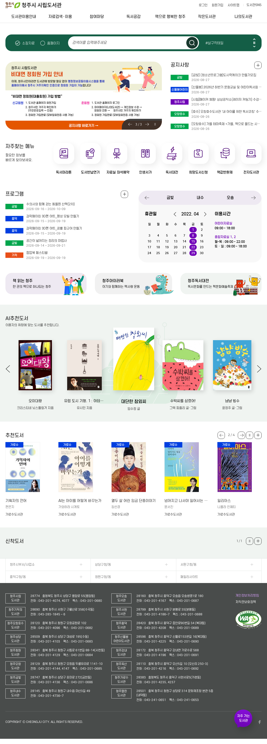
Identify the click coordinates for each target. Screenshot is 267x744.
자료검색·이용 (60, 16)
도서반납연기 (90, 172)
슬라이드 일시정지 (254, 43)
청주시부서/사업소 (22, 565)
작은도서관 (207, 16)
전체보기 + (124, 194)
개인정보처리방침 (247, 595)
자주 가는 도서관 (243, 718)
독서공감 (133, 16)
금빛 (170, 197)
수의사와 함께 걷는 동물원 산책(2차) (50, 204)
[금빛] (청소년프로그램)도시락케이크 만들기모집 (223, 75)
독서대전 (172, 172)
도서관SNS (254, 5)
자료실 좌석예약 (117, 172)
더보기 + (258, 435)
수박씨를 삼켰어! (183, 401)
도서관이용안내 (23, 16)
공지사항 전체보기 (258, 65)
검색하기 (192, 43)
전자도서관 (251, 172)
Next (254, 46)
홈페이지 (53, 43)
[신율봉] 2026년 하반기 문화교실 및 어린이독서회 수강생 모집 (226, 87)
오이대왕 (35, 401)
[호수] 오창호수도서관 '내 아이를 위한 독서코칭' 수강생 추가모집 (226, 112)
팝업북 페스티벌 (37, 253)
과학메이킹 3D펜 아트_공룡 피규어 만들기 (54, 228)
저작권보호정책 (246, 602)
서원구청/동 (188, 565)
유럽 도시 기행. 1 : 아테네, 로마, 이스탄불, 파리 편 (84, 401)
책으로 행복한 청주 (170, 16)
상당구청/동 (103, 565)
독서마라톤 (64, 172)
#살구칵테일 (214, 43)
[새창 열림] (249, 628)
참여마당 (97, 16)
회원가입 (217, 5)
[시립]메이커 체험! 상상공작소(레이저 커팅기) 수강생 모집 (226, 99)
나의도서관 (243, 16)
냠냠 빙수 (232, 401)
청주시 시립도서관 (36, 5)
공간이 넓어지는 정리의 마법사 (46, 241)
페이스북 (259, 722)
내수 (200, 197)
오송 (230, 197)
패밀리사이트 (189, 577)
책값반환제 (225, 172)
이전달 (177, 214)
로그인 (203, 5)
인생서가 (145, 172)
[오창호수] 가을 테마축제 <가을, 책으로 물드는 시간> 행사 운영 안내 (226, 124)
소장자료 (28, 43)
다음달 (203, 214)
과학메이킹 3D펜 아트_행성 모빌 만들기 (52, 216)
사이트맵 (233, 5)
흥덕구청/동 (18, 577)
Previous (254, 39)
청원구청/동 (103, 577)
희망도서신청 (198, 172)
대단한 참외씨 (133, 401)
